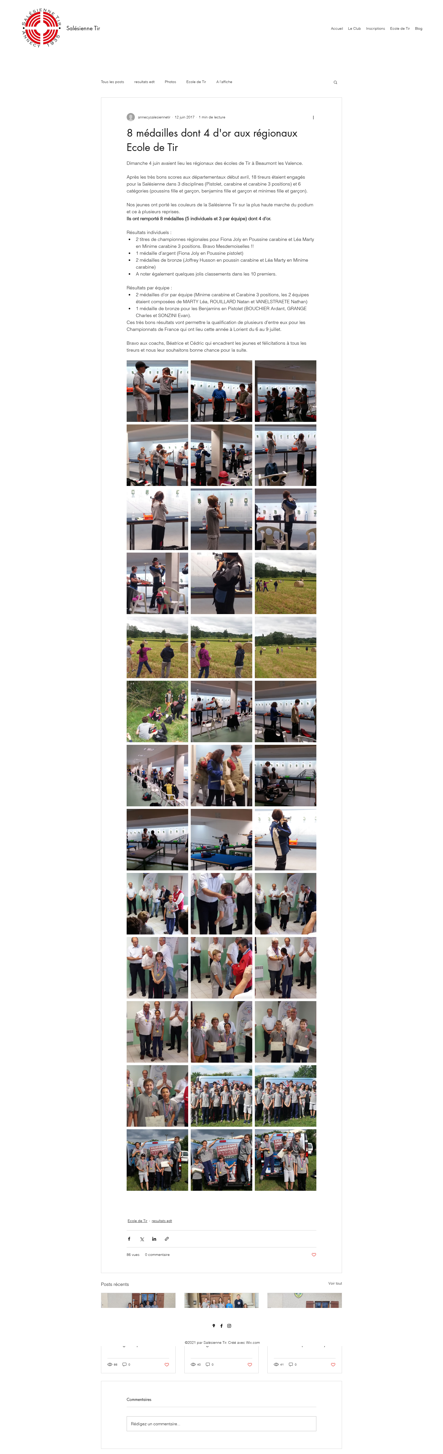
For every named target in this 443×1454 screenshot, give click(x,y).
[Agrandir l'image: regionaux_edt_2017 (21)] (285, 775)
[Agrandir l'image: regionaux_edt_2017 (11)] (221, 583)
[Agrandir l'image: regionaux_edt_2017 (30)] (285, 903)
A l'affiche (224, 81)
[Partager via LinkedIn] (154, 1238)
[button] (335, 82)
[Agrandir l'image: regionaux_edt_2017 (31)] (157, 968)
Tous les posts (112, 81)
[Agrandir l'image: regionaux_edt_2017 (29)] (221, 903)
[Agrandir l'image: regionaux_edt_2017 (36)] (285, 1032)
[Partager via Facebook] (129, 1238)
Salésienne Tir (83, 28)
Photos (170, 81)
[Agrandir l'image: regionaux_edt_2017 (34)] (157, 1032)
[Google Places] (213, 1325)
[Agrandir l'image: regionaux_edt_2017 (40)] (157, 1160)
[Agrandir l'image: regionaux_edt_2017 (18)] (285, 711)
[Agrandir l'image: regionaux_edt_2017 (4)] (157, 455)
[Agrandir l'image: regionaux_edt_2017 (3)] (285, 391)
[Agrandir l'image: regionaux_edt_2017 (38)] (221, 1160)
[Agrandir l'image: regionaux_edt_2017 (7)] (157, 519)
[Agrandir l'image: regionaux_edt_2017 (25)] (221, 1096)
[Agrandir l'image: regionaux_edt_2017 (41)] (285, 1096)
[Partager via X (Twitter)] (141, 1238)
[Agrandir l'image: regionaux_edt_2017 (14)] (221, 647)
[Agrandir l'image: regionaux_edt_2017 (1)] (157, 391)
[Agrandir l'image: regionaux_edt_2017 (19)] (157, 775)
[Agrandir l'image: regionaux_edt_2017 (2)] (221, 391)
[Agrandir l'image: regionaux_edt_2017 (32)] (221, 968)
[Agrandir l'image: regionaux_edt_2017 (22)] (157, 839)
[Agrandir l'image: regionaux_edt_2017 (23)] (221, 839)
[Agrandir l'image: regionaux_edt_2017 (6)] (285, 455)
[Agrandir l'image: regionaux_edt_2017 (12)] (285, 583)
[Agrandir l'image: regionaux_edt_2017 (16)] (157, 711)
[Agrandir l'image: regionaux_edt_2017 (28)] (157, 903)
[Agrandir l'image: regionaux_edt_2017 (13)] (157, 647)
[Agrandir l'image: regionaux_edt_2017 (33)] (285, 968)
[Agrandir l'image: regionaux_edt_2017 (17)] (221, 711)
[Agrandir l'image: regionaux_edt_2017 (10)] (157, 583)
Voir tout (335, 1283)
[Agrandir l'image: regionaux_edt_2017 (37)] (157, 1096)
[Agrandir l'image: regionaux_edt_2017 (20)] (221, 775)
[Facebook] (221, 1325)
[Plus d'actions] (313, 117)
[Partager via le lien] (166, 1238)
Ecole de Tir (196, 81)
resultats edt (144, 81)
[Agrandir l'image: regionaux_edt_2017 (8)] (221, 519)
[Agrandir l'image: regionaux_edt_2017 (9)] (285, 519)
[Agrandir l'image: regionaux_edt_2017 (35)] (221, 1032)
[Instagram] (229, 1325)
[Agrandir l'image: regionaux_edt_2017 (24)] (285, 839)
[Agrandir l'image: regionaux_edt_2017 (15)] (285, 647)
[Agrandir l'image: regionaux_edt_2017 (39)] (285, 1160)
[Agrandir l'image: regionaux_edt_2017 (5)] (221, 455)
